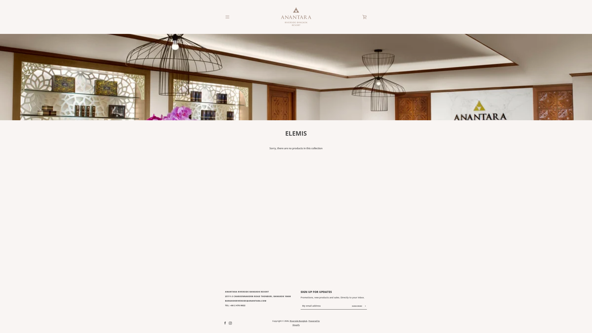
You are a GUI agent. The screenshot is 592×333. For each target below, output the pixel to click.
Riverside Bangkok (298, 321)
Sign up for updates (316, 292)
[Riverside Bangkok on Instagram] (230, 323)
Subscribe (357, 306)
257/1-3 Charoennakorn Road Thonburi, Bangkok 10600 (258, 296)
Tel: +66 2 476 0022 (235, 305)
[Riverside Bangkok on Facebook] (225, 323)
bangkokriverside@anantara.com (245, 301)
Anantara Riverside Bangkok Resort (247, 291)
